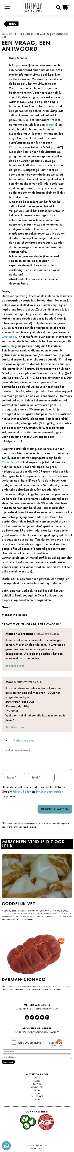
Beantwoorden (15, 665)
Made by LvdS (37, 1148)
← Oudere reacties (21, 740)
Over (37, 1078)
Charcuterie (16, 147)
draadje (50, 124)
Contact (37, 1099)
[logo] (33, 7)
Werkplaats (37, 1096)
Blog (37, 1081)
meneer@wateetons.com (45, 1008)
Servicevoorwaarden (49, 791)
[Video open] (59, 7)
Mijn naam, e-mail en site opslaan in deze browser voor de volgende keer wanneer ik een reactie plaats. (36, 824)
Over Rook (9, 337)
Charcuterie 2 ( (11, 462)
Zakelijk (37, 1084)
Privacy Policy (22, 791)
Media (37, 1090)
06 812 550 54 (22, 1008)
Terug (13, 23)
